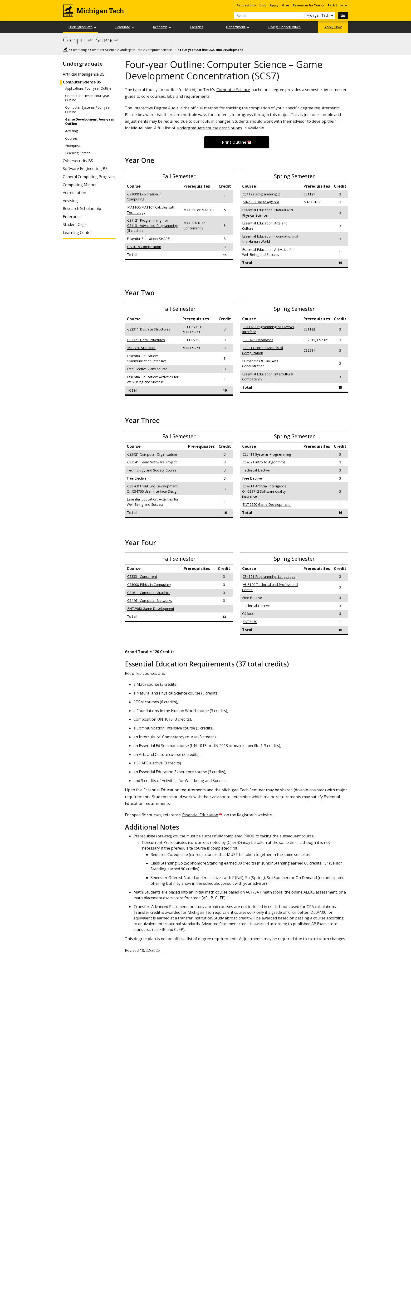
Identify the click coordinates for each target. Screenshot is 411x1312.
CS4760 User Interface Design (155, 491)
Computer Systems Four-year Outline (88, 109)
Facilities (196, 27)
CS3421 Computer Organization (152, 454)
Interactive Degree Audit (155, 108)
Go (343, 15)
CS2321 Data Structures (146, 340)
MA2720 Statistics (141, 347)
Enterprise (73, 146)
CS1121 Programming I (145, 220)
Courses (71, 138)
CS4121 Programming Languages (269, 576)
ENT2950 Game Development (267, 504)
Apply (274, 5)
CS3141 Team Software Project (152, 462)
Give (285, 5)
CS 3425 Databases (258, 340)
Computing (79, 50)
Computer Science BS (161, 50)
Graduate (122, 27)
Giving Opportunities (284, 27)
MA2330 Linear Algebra (261, 202)
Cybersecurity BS (78, 160)
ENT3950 (250, 621)
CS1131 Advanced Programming (152, 225)
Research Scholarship (82, 208)
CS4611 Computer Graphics (148, 592)
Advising (71, 131)
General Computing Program (89, 176)
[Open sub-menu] (322, 5)
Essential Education (200, 814)
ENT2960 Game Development (150, 608)
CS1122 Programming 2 (261, 194)
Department (235, 27)
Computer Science (90, 40)
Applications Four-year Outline (88, 88)
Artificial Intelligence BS (83, 74)
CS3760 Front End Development (152, 486)
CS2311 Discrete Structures (148, 329)
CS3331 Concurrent (142, 576)
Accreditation (74, 192)
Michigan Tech (65, 49)
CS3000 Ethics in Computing (149, 584)
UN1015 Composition (144, 246)
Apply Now (333, 27)
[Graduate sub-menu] (133, 27)
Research (160, 27)
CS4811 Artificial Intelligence (264, 486)
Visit (262, 5)
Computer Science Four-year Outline (87, 98)
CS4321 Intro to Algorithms (264, 462)
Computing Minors (80, 184)
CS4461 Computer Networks (149, 600)
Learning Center (77, 153)
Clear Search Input (300, 15)
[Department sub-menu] (248, 27)
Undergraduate (80, 27)
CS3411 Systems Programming (267, 454)
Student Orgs (75, 224)
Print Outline (234, 142)
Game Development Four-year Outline (89, 121)
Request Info (246, 5)
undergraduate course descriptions (209, 128)
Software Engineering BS (85, 168)
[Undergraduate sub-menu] (95, 27)
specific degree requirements (313, 108)
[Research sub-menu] (170, 27)
